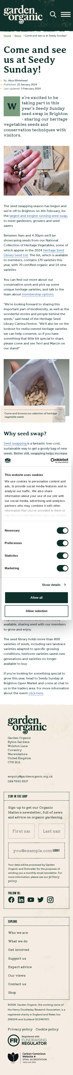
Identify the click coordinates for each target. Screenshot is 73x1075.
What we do (18, 940)
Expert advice (20, 966)
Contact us (17, 983)
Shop (12, 992)
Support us (17, 958)
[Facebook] (11, 902)
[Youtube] (31, 902)
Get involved (18, 949)
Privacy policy (20, 1029)
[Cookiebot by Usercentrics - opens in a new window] (51, 460)
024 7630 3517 (18, 781)
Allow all (36, 597)
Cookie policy (47, 1029)
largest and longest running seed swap (38, 216)
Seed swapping (15, 443)
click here (36, 693)
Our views (17, 975)
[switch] (62, 543)
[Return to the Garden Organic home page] (23, 23)
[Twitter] (40, 902)
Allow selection (36, 611)
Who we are (18, 932)
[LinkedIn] (21, 902)
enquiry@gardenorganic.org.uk (30, 776)
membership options (38, 294)
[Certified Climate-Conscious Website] (27, 1063)
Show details (51, 584)
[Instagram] (50, 902)
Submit (56, 850)
